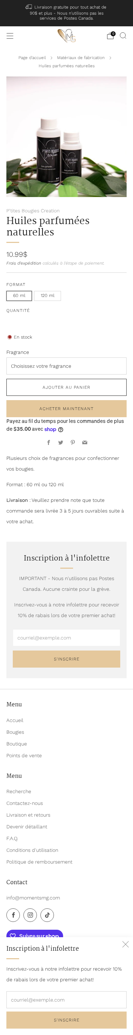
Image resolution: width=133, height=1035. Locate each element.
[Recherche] (123, 35)
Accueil (14, 720)
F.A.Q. (12, 838)
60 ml (19, 295)
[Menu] (9, 35)
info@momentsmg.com (33, 898)
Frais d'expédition (23, 263)
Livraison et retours (28, 815)
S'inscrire (66, 1020)
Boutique (16, 744)
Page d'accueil (32, 57)
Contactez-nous (24, 803)
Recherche (18, 791)
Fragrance (17, 352)
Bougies (15, 732)
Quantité (18, 310)
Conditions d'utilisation (32, 850)
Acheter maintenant (66, 408)
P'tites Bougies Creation (33, 210)
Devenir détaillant (26, 826)
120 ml (47, 295)
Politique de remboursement (39, 862)
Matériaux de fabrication (81, 57)
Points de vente (24, 755)
